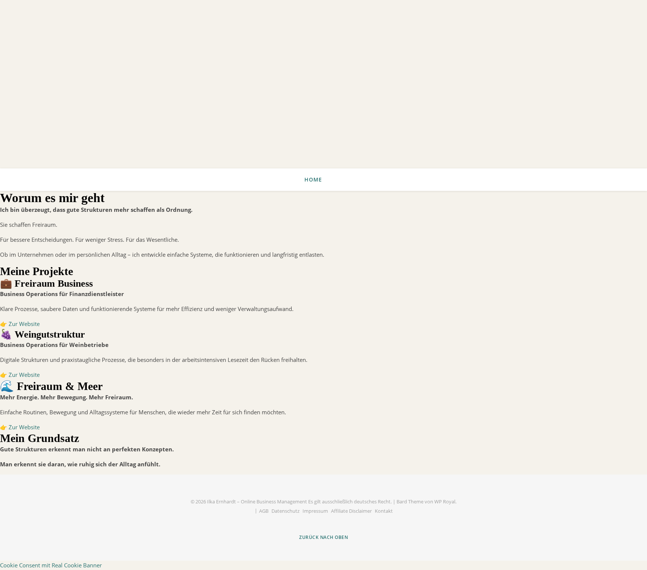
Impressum (315, 510)
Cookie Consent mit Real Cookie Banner (51, 565)
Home (313, 179)
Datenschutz (285, 510)
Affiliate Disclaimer (351, 510)
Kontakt (384, 510)
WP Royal (444, 501)
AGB (263, 510)
